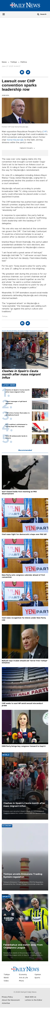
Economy (23, 974)
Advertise (6, 1003)
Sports (37, 978)
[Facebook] (22, 72)
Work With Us (30, 997)
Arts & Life (23, 978)
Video (6, 981)
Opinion (38, 974)
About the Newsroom (11, 1000)
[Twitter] (28, 72)
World (6, 978)
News (4, 62)
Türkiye (13, 62)
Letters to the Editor (33, 1000)
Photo (21, 981)
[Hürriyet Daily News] (25, 5)
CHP (45, 132)
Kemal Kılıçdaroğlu (15, 140)
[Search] (38, 14)
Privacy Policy (7, 997)
